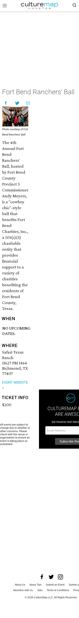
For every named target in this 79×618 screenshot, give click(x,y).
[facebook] (41, 576)
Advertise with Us (23, 590)
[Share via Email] (28, 103)
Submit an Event (55, 584)
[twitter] (51, 576)
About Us (20, 584)
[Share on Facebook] (5, 103)
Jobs (40, 590)
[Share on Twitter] (17, 103)
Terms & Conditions (58, 590)
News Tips (35, 584)
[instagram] (60, 576)
